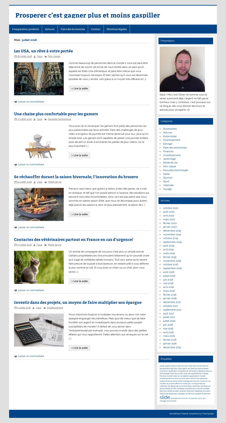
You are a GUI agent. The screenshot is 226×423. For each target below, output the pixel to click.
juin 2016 (168, 324)
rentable (180, 388)
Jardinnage (169, 158)
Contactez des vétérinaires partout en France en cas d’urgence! (73, 239)
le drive (175, 378)
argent (167, 366)
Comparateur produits (25, 29)
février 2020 (170, 223)
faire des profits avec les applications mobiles (189, 373)
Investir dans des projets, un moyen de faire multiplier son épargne (78, 302)
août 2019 (168, 245)
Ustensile (168, 185)
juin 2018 (168, 279)
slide (165, 397)
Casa (39, 56)
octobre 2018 (170, 264)
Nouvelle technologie (59, 119)
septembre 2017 (172, 309)
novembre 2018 (172, 260)
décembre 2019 (172, 230)
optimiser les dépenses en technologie (176, 386)
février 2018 (169, 294)
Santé (166, 174)
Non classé (54, 56)
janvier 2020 (170, 226)
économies (171, 401)
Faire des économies (73, 29)
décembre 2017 (172, 302)
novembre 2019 (172, 234)
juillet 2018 (169, 275)
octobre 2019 (170, 238)
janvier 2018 (170, 298)
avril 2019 (168, 249)
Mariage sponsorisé (191, 381)
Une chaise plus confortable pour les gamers (56, 113)
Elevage (167, 143)
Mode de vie (54, 182)
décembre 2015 (172, 347)
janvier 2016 (170, 343)
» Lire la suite (79, 88)
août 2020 (169, 211)
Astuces (49, 29)
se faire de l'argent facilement (198, 394)
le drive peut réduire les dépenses (193, 378)
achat (162, 366)
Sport (166, 181)
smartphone (176, 398)
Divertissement (171, 140)
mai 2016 (168, 328)
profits (173, 388)
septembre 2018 (172, 268)
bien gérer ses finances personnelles (193, 369)
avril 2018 (168, 287)
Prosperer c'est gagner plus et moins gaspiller (87, 15)
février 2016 (169, 339)
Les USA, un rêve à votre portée (43, 50)
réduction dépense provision (198, 391)
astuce (174, 366)
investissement (166, 378)
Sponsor (168, 177)
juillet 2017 (169, 317)
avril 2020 (168, 215)
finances (163, 376)
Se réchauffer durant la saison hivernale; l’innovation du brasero (76, 176)
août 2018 (168, 272)
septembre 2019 (172, 242)
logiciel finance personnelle (171, 381)
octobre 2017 (170, 305)
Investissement (55, 307)
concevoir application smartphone (174, 371)
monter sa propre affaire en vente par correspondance (182, 384)
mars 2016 (169, 336)
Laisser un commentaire (31, 101)
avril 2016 (168, 332)
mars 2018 (169, 290)
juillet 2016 (169, 320)
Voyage (167, 189)
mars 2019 (169, 253)
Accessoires (170, 128)
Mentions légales (117, 29)
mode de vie (205, 381)
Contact (95, 29)
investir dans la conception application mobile (186, 376)
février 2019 (169, 257)
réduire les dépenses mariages (172, 394)
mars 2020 (169, 219)
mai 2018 (168, 283)
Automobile (170, 136)
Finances (168, 151)
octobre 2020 (170, 208)
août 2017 (168, 313)
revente (183, 391)
